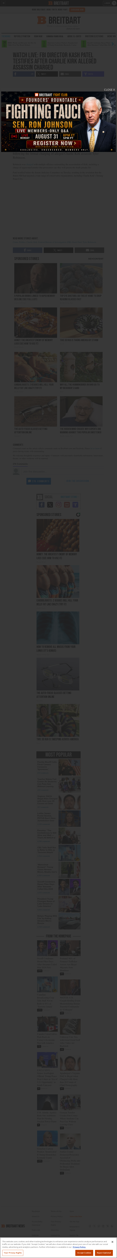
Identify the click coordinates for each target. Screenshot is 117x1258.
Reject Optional (104, 1252)
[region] (58, 1247)
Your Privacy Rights (13, 1252)
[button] (58, 629)
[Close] (112, 1242)
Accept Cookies (84, 1252)
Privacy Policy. (79, 1247)
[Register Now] (58, 120)
